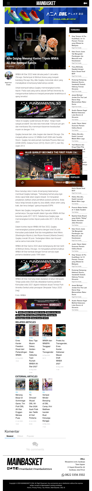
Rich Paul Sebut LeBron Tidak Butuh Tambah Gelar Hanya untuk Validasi (79, 163)
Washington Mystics (23, 318)
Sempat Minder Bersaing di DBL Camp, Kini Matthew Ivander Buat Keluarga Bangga (47, 407)
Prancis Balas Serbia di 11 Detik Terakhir (79, 208)
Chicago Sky (52, 315)
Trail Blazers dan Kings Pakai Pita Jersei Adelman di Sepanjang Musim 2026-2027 (78, 149)
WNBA (10, 54)
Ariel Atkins (30, 315)
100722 (45, 318)
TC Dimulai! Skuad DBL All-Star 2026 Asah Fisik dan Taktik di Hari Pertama (33, 406)
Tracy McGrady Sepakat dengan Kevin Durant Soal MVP (78, 70)
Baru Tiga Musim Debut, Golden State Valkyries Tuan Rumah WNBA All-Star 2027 (33, 353)
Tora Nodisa (75, 119)
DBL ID (62, 487)
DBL (17, 392)
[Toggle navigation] (8, 3)
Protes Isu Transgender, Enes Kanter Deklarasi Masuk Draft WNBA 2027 (61, 352)
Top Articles (46, 487)
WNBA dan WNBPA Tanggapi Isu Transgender (48, 346)
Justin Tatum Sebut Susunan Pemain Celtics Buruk (79, 125)
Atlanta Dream (36, 318)
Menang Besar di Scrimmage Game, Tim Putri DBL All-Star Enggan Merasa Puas (20, 406)
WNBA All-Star (40, 312)
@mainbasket (26, 469)
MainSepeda (55, 487)
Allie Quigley (20, 315)
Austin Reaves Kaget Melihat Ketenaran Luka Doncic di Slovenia (79, 113)
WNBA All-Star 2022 (53, 312)
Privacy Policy (36, 487)
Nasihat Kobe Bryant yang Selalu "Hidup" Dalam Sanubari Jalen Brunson (79, 219)
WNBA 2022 (29, 312)
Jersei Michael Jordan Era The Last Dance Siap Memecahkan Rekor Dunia (79, 99)
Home (29, 487)
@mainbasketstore (42, 469)
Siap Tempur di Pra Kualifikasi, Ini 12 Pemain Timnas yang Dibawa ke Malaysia (79, 41)
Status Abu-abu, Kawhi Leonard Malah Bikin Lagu (78, 136)
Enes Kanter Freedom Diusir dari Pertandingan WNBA (21, 347)
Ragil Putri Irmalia (76, 48)
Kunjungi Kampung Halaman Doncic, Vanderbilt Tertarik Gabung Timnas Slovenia (79, 84)
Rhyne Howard (41, 315)
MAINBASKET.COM (27, 483)
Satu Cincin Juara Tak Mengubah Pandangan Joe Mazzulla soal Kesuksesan (78, 56)
